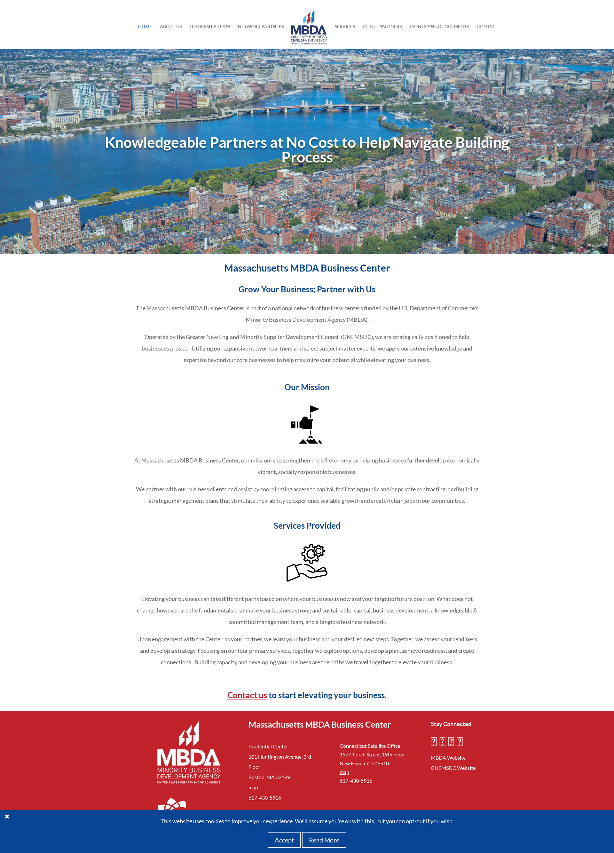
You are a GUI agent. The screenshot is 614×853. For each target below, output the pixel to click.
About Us (171, 26)
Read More (324, 840)
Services (345, 26)
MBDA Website (448, 757)
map (253, 787)
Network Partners (261, 26)
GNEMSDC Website (453, 768)
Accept (284, 840)
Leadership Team (210, 26)
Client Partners (382, 26)
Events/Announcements (439, 26)
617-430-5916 (264, 797)
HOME (145, 26)
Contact (487, 26)
